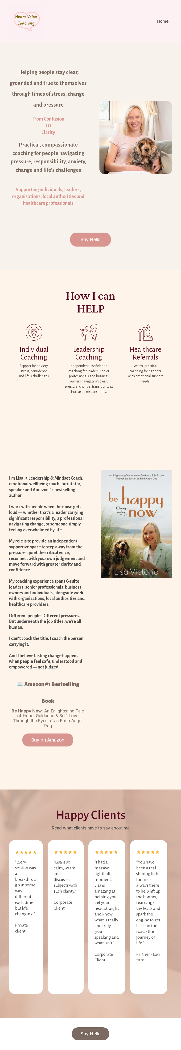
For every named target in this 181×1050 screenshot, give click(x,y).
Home (163, 21)
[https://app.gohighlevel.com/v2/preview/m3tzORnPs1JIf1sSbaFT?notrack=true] (26, 21)
